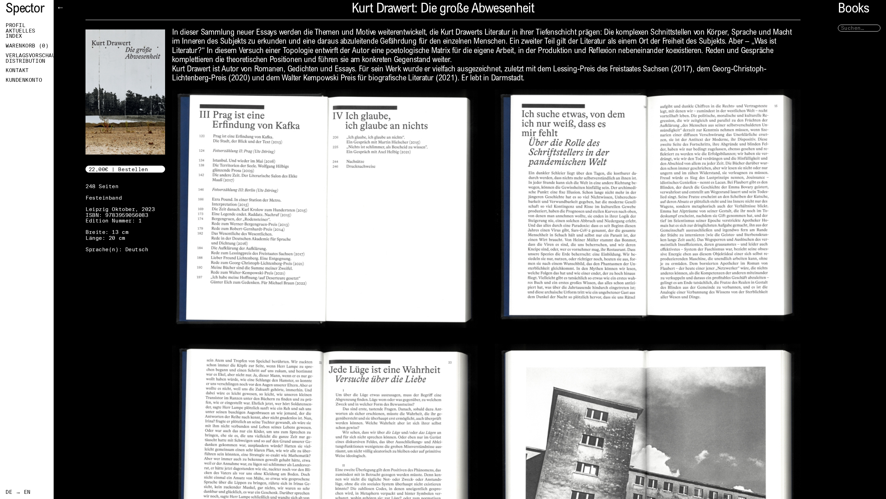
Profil (15, 25)
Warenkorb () (27, 46)
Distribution (25, 61)
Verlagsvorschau (30, 55)
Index (14, 36)
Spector (25, 9)
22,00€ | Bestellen (118, 169)
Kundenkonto (24, 80)
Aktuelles (20, 31)
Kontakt (17, 70)
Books (853, 9)
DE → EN (18, 492)
